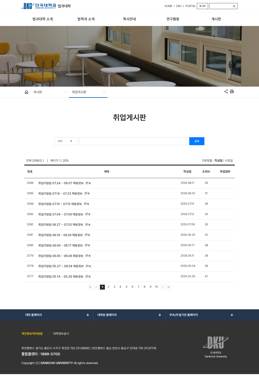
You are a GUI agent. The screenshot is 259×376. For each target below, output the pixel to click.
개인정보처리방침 (32, 333)
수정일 (229, 160)
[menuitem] (42, 19)
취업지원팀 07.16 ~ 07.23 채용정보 (60, 193)
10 (156, 286)
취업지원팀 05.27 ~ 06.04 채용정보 (61, 266)
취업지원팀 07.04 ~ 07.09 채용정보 (60, 214)
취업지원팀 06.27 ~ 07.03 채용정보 (60, 224)
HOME (168, 6)
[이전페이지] (96, 287)
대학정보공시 (61, 333)
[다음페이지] (162, 287)
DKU (179, 6)
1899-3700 (50, 354)
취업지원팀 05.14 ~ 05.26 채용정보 (60, 276)
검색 (197, 141)
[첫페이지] (90, 287)
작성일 (218, 160)
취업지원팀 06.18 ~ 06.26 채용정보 (60, 235)
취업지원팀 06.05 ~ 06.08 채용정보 (60, 256)
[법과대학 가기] (38, 6)
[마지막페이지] (168, 287)
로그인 (202, 6)
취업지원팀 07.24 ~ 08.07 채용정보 (61, 183)
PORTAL (191, 6)
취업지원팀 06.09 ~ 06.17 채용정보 (60, 245)
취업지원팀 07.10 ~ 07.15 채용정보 (60, 204)
